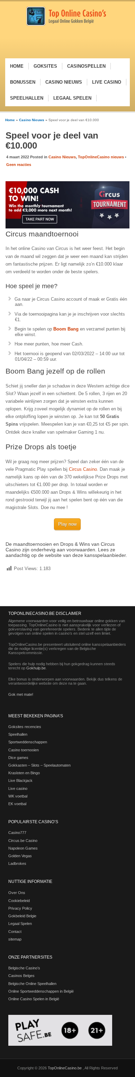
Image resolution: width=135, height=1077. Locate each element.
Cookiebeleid (19, 901)
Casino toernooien (23, 750)
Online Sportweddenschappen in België (41, 991)
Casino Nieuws (31, 120)
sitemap (14, 939)
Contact (14, 931)
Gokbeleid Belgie (22, 916)
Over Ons (16, 893)
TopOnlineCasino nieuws (101, 157)
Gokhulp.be (36, 668)
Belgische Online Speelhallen (32, 984)
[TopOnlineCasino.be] (66, 24)
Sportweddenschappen (27, 742)
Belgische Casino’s (24, 968)
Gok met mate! (20, 694)
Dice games (18, 757)
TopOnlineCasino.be (65, 1068)
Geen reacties (18, 164)
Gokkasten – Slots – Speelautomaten (39, 765)
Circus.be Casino (22, 840)
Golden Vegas (20, 856)
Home (10, 120)
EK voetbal (17, 804)
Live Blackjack (20, 780)
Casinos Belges (21, 976)
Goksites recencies (24, 727)
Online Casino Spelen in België (33, 999)
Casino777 (17, 832)
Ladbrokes (17, 863)
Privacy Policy (20, 908)
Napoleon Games (23, 848)
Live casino (17, 788)
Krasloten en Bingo (24, 773)
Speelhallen (17, 734)
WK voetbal (17, 796)
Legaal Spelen (20, 923)
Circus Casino (83, 469)
